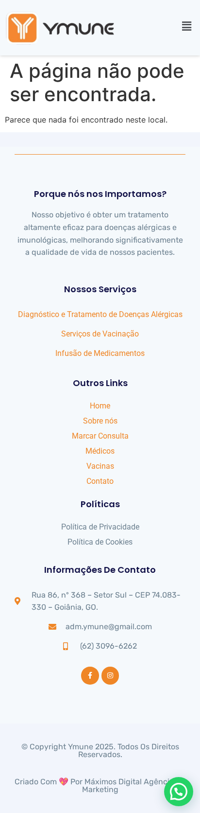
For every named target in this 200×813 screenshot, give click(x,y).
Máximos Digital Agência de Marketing (134, 785)
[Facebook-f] (90, 675)
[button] (187, 26)
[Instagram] (110, 675)
